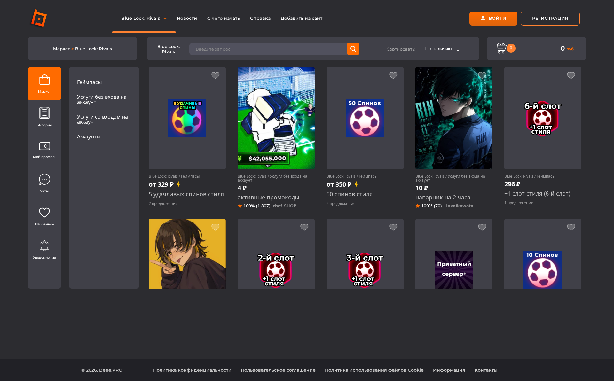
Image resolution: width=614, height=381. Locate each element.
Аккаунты (88, 136)
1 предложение (518, 203)
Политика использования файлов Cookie (374, 370)
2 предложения (163, 203)
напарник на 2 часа (442, 197)
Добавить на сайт (301, 18)
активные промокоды (268, 197)
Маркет (62, 48)
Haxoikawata (458, 206)
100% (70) (431, 206)
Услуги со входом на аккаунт (102, 119)
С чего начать (223, 18)
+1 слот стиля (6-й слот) (537, 193)
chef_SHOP (284, 206)
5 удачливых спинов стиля (186, 194)
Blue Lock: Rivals (163, 176)
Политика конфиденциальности (192, 370)
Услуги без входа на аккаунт (102, 99)
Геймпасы (89, 82)
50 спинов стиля (350, 194)
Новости (187, 18)
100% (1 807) (256, 206)
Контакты (486, 370)
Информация (449, 370)
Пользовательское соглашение (278, 370)
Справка (260, 18)
